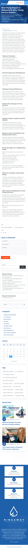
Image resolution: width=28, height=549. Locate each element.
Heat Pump (6, 323)
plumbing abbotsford (8, 395)
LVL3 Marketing (11, 419)
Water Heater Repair (8, 334)
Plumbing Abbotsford (9, 330)
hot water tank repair (8, 389)
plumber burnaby (19, 392)
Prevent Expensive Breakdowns (9, 57)
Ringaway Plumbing (7, 30)
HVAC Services (7, 328)
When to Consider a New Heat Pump (10, 67)
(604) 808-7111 (20, 2)
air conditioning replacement (10, 377)
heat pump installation (7, 227)
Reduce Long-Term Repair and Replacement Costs (14, 63)
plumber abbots (19, 389)
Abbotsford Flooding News (10, 314)
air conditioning (19, 371)
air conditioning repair (8, 374)
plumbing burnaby (19, 395)
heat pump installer (7, 383)
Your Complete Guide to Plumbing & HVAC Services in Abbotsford (12, 448)
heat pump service (19, 44)
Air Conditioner (7, 317)
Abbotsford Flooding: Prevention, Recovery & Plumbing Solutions (11, 423)
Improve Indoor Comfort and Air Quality (11, 62)
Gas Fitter (6, 321)
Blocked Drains (7, 319)
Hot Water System (8, 326)
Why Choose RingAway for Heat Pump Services (13, 68)
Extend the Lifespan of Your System (10, 60)
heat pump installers (12, 51)
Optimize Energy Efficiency (8, 59)
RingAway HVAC (6, 195)
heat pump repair (9, 44)
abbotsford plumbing (8, 371)
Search (4, 264)
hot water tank (17, 386)
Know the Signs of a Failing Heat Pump (11, 65)
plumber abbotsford (8, 392)
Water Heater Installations (10, 332)
